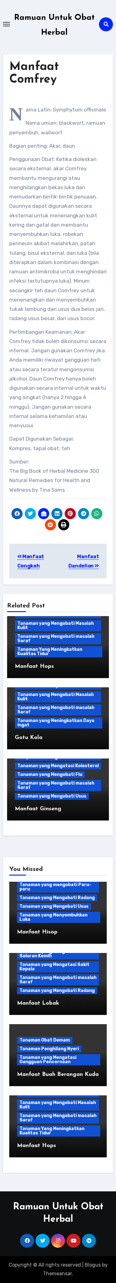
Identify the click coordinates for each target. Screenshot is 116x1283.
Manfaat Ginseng (38, 809)
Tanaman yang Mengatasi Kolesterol (58, 765)
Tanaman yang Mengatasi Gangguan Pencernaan (47, 1059)
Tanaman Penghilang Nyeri (49, 1048)
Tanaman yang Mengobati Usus (51, 796)
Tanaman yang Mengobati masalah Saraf (55, 638)
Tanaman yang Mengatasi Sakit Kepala (54, 967)
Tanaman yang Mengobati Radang (57, 897)
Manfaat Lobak (38, 1003)
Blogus (93, 1265)
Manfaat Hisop (37, 932)
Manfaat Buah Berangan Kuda (58, 1074)
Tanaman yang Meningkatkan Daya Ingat (55, 723)
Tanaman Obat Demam (44, 1040)
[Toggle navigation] (6, 24)
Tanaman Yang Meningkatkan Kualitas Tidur (49, 651)
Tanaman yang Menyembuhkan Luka (53, 917)
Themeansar (57, 1273)
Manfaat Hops (34, 666)
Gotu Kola (28, 738)
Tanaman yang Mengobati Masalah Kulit (55, 625)
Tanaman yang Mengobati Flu (49, 774)
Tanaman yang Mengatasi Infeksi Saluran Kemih (56, 954)
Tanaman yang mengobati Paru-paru (55, 887)
